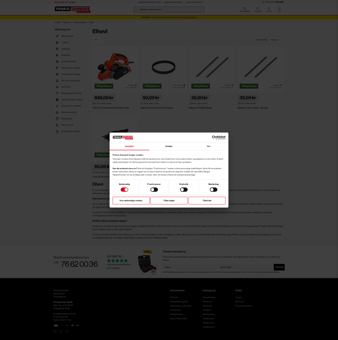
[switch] (154, 190)
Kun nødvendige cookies (131, 200)
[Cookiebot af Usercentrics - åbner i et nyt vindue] (214, 138)
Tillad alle (207, 200)
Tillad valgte (169, 200)
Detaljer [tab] (169, 146)
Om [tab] (208, 146)
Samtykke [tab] (129, 146)
